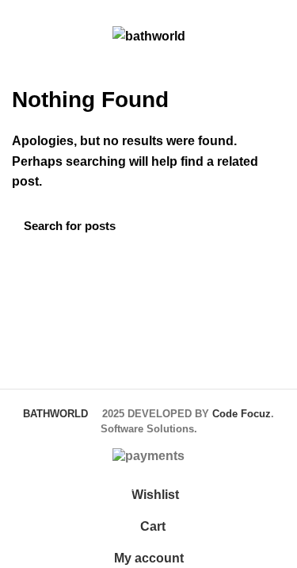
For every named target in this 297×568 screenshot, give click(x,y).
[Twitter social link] (39, 10)
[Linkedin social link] (76, 10)
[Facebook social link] (21, 10)
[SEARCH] (264, 226)
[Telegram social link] (94, 10)
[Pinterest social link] (57, 10)
